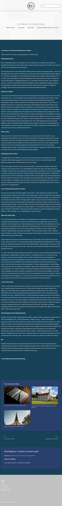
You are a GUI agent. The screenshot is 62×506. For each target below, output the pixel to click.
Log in (2, 484)
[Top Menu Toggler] (59, 13)
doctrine (39, 27)
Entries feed (4, 486)
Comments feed (5, 488)
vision (56, 27)
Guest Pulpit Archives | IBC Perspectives (22, 455)
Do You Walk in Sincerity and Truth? (15, 405)
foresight (44, 27)
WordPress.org (5, 490)
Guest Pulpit (30, 27)
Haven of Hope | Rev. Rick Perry (13, 426)
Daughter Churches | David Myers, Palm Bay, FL (44, 406)
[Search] (59, 5)
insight (49, 27)
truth (53, 27)
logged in (15, 463)
